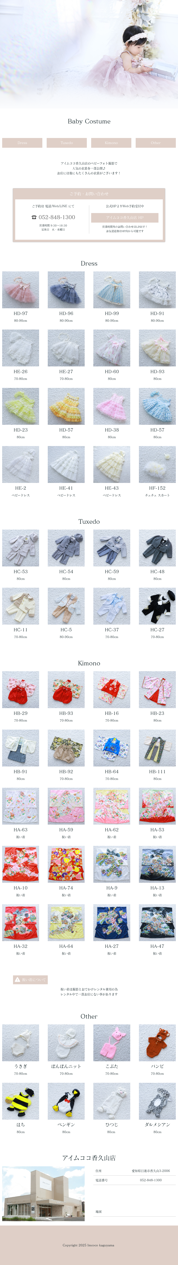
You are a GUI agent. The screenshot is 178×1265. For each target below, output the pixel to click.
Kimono (111, 142)
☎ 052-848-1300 (53, 217)
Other (156, 142)
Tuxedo (67, 142)
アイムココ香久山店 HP (124, 217)
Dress (22, 142)
